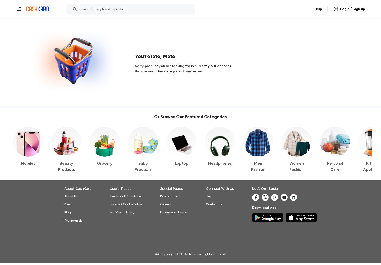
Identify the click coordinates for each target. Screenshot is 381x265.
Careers (165, 204)
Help (318, 9)
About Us (71, 196)
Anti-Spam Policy (122, 212)
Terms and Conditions (125, 196)
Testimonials (73, 221)
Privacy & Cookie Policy (126, 204)
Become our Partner (174, 212)
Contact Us (214, 204)
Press (68, 204)
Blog (67, 212)
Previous (18, 150)
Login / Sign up (352, 9)
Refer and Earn (170, 196)
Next (359, 150)
